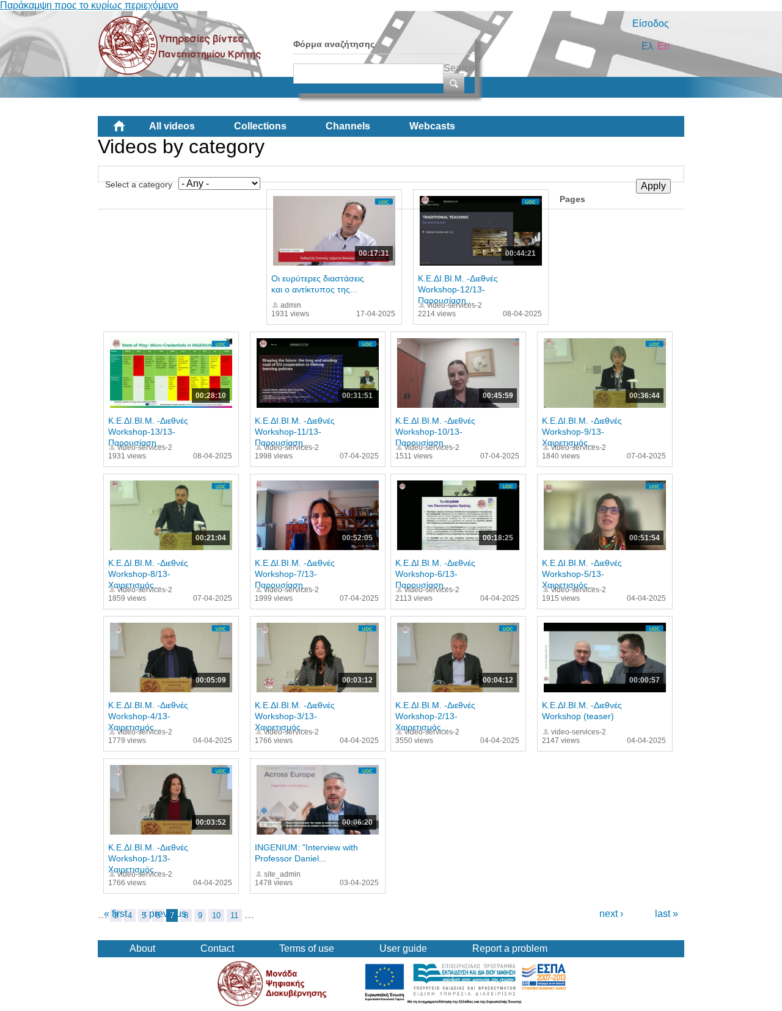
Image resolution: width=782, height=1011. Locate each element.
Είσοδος (650, 23)
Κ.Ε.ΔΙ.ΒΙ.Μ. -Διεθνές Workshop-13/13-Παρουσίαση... (148, 432)
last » (666, 913)
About (142, 948)
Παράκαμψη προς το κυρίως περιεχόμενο (89, 5)
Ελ (647, 46)
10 (216, 915)
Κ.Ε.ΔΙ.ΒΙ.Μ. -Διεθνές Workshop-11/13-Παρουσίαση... (295, 432)
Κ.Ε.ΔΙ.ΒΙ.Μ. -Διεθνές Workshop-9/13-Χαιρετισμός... (582, 432)
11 (234, 915)
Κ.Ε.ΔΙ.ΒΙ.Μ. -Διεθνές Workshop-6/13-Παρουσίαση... (435, 574)
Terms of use (306, 948)
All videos (172, 126)
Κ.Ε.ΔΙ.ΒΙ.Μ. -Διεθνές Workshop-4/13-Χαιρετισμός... (148, 716)
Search (459, 68)
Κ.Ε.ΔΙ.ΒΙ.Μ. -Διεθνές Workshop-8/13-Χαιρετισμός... (148, 574)
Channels (348, 126)
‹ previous (165, 913)
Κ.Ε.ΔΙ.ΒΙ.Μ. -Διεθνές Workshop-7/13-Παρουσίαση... (295, 574)
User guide (403, 948)
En (663, 46)
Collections (260, 126)
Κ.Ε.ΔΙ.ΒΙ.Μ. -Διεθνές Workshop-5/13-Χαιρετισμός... (582, 574)
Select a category (138, 184)
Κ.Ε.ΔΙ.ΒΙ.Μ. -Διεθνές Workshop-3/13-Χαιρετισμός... (295, 716)
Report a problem (509, 948)
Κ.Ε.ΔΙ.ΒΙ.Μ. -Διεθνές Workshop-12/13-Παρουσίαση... (458, 289)
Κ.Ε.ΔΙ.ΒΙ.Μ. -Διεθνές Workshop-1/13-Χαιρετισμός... (148, 858)
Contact (217, 948)
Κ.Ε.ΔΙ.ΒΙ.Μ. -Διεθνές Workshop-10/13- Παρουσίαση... (435, 432)
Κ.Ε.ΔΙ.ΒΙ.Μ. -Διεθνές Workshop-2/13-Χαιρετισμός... (435, 716)
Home (129, 130)
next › (611, 913)
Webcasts (432, 126)
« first (115, 913)
